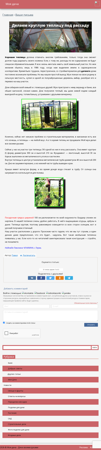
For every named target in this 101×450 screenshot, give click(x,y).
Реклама (83, 447)
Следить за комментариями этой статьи (20, 323)
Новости (7, 385)
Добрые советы (15, 368)
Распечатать (28, 255)
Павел (15, 255)
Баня (10, 363)
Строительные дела (17, 424)
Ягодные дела (14, 435)
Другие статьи (14, 374)
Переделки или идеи (17, 402)
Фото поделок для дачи (18, 429)
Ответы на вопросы (16, 396)
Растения (12, 413)
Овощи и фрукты (15, 390)
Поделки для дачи (16, 407)
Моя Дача (12, 379)
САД (10, 418)
